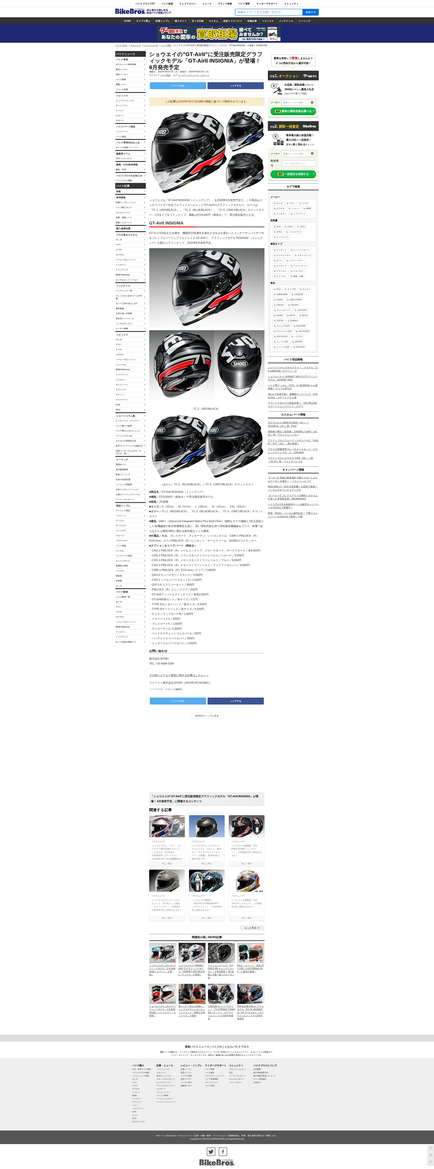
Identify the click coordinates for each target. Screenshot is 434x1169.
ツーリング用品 (123, 510)
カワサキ (120, 255)
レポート (120, 115)
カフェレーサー (284, 255)
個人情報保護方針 (260, 1073)
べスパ (135, 1105)
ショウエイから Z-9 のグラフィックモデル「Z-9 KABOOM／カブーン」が (293, 369)
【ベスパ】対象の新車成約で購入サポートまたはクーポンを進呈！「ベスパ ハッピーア (293, 479)
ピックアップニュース (188, 75)
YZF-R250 (302, 310)
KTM (118, 405)
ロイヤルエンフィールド (127, 280)
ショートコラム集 (125, 415)
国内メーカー (122, 69)
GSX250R (300, 326)
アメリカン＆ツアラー (165, 1086)
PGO (118, 410)
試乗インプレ (163, 21)
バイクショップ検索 (140, 1076)
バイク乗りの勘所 (124, 426)
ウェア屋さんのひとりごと (128, 431)
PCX (279, 289)
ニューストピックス (125, 100)
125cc (290, 226)
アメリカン (282, 271)
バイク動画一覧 (123, 597)
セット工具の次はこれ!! (126, 303)
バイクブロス (121, 45)
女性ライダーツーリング (127, 489)
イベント (120, 110)
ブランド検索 (225, 3)
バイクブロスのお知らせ (129, 175)
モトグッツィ (122, 384)
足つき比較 (198, 21)
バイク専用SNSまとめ (128, 142)
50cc (279, 226)
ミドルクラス (295, 232)
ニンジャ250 (282, 342)
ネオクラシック (304, 255)
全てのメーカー (138, 1122)
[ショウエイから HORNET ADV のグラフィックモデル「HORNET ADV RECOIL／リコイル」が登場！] (192, 952)
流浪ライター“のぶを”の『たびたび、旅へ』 (129, 452)
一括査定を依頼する (294, 174)
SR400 (280, 315)
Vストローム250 (284, 331)
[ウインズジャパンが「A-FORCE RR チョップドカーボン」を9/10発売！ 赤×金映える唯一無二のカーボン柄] (221, 952)
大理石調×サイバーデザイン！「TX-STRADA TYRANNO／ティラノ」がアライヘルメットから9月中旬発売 (221, 1012)
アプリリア (121, 390)
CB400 (280, 300)
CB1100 (280, 305)
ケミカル (120, 551)
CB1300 (294, 305)
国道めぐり (121, 464)
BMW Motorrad (123, 275)
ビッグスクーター (163, 1082)
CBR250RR (282, 294)
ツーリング (304, 21)
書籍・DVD (121, 169)
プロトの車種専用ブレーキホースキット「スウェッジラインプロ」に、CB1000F (293, 451)
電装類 (119, 576)
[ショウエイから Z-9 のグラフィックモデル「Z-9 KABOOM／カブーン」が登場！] (162, 952)
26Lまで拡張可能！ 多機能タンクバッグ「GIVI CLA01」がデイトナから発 (293, 396)
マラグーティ (122, 400)
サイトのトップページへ (430, 1155)
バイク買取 (244, 3)
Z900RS (298, 342)
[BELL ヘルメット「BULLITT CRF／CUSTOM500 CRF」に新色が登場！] (250, 952)
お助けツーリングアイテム (128, 494)
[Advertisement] (206, 756)
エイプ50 (291, 289)
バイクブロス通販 (124, 180)
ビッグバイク (283, 237)
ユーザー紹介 (186, 1082)
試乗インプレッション (126, 202)
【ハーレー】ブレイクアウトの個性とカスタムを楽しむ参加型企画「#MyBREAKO (293, 497)
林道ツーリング (123, 474)
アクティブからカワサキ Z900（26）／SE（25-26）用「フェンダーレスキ (290, 460)
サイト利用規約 (259, 1079)
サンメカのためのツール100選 (129, 297)
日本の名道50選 (123, 479)
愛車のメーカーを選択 (293, 102)
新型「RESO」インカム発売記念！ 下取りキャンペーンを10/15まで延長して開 (293, 515)
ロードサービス (211, 1082)
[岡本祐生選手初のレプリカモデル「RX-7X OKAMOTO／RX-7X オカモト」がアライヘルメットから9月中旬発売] (250, 993)
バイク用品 (166, 45)
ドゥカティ (121, 265)
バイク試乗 (209, 1086)
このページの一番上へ (430, 1148)
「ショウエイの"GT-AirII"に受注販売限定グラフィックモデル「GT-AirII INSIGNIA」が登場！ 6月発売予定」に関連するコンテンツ (205, 799)
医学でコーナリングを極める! (129, 446)
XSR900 (294, 321)
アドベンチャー (300, 266)
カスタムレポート (236, 1079)
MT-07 (292, 315)
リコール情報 (122, 89)
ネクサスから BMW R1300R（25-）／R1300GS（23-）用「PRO (288, 424)
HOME (127, 21)
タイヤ (119, 586)
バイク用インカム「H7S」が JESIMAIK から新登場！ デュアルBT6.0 (293, 387)
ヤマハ (119, 244)
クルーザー (298, 271)
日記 (231, 1073)
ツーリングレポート (125, 499)
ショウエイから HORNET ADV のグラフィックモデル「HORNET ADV (293, 378)
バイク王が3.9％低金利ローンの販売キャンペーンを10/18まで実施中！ (293, 506)
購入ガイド (181, 21)
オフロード (282, 266)
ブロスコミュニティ (237, 1069)
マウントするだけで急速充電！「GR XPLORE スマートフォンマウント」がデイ (292, 405)
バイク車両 (122, 59)
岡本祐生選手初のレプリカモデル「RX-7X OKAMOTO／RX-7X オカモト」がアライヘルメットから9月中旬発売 (250, 1012)
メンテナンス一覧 (124, 291)
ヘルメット (121, 515)
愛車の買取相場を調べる (294, 111)
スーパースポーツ (301, 250)
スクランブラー (296, 260)
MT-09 (305, 315)
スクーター (282, 276)
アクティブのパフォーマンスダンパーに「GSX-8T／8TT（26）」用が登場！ (293, 442)
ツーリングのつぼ (124, 436)
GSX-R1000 (303, 331)
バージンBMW (162, 1095)
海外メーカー (122, 74)
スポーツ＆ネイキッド (165, 1079)
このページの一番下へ (430, 1162)
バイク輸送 (209, 1073)
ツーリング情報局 (124, 484)
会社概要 (257, 1069)
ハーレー (295, 208)
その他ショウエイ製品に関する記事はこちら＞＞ (179, 675)
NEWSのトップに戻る (207, 715)
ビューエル (121, 364)
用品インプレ (123, 505)
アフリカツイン (284, 310)
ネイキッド (282, 250)
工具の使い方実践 (124, 313)
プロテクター (122, 540)
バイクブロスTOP (145, 3)
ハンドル (120, 571)
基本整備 (120, 308)
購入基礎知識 (123, 228)
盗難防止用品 (122, 565)
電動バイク (121, 84)
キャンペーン (122, 105)
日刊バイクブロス (124, 158)
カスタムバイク (123, 212)
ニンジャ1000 (283, 347)
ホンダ (119, 240)
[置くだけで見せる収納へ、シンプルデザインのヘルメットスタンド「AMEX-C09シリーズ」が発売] (192, 993)
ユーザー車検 (122, 328)
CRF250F (298, 294)
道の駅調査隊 (122, 469)
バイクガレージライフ (214, 1076)
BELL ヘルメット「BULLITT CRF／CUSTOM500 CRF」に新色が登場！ (250, 968)
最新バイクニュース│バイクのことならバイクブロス (217, 1046)
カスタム (213, 21)
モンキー (306, 289)
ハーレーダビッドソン (126, 260)
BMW (308, 208)
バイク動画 (121, 79)
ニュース (207, 3)
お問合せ (257, 1082)
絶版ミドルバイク (232, 21)
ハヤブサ (298, 336)
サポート (120, 120)
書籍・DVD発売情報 (127, 164)
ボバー (280, 260)
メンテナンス (286, 21)
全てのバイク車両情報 (126, 64)
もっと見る (250, 927)
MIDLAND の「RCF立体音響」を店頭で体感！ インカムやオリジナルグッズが (292, 488)
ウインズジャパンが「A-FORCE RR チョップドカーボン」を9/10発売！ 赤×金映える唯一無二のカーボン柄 (221, 971)
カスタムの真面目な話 (126, 441)
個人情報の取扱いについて (264, 1076)
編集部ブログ (186, 1086)
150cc (302, 226)
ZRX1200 (300, 347)
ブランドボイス (235, 1082)
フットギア (121, 530)
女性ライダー (186, 1079)
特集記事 (252, 21)
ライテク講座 (186, 1076)
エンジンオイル (123, 561)
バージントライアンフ (165, 1102)
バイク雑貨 (121, 545)
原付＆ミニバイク (163, 1076)
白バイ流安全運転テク (126, 642)
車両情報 (121, 197)
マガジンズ (136, 45)
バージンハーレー (163, 1092)
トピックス (268, 21)
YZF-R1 (280, 321)
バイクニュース (151, 45)
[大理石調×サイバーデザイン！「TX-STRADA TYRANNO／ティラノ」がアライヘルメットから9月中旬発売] (221, 993)
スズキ (119, 250)
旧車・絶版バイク (124, 217)
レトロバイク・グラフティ (128, 421)
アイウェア (121, 525)
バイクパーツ (122, 131)
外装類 (119, 581)
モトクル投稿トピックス (127, 147)
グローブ (120, 535)
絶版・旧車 (298, 276)
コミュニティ (291, 3)
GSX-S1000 (282, 336)
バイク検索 (167, 3)
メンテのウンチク (124, 323)
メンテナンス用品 (124, 555)
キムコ (135, 1115)
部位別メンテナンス (125, 318)
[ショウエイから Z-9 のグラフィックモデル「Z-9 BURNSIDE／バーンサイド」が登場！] (162, 993)
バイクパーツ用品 (125, 126)
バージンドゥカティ (164, 1099)
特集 (118, 191)
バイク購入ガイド (124, 207)
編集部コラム (123, 153)
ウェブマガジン (187, 3)
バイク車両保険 (211, 1079)
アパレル (120, 520)
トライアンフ (122, 270)
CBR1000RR (296, 300)
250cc (279, 232)
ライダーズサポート (267, 3)
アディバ (120, 394)
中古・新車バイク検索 (141, 1069)
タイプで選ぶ (143, 21)
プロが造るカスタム (126, 234)
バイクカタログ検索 (140, 1073)
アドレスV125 (283, 326)
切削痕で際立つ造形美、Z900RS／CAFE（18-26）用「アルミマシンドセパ (292, 433)
